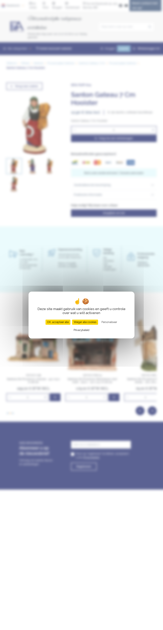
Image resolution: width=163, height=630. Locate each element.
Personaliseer (109, 322)
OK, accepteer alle (58, 322)
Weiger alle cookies (85, 322)
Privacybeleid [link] (81, 330)
